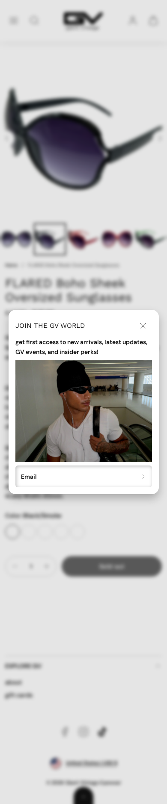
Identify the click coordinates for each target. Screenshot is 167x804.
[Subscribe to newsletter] (143, 476)
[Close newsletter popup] (143, 326)
